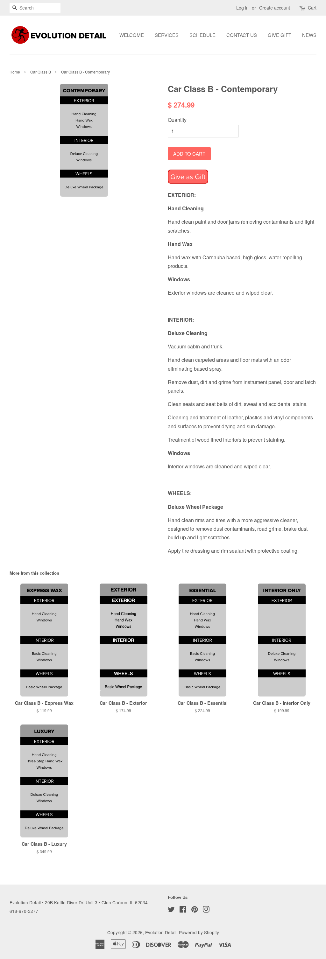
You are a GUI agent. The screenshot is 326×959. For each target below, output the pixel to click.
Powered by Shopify (199, 932)
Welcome (131, 35)
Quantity (177, 119)
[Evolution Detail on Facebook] (183, 910)
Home (15, 71)
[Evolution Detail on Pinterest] (194, 910)
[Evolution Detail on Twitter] (171, 910)
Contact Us (241, 35)
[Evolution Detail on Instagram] (205, 910)
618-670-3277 (24, 911)
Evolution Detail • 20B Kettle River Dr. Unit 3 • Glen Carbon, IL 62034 (79, 902)
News (309, 35)
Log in (242, 7)
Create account (274, 7)
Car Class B (40, 71)
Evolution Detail (160, 932)
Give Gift (279, 35)
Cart (312, 7)
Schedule (202, 35)
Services (167, 35)
